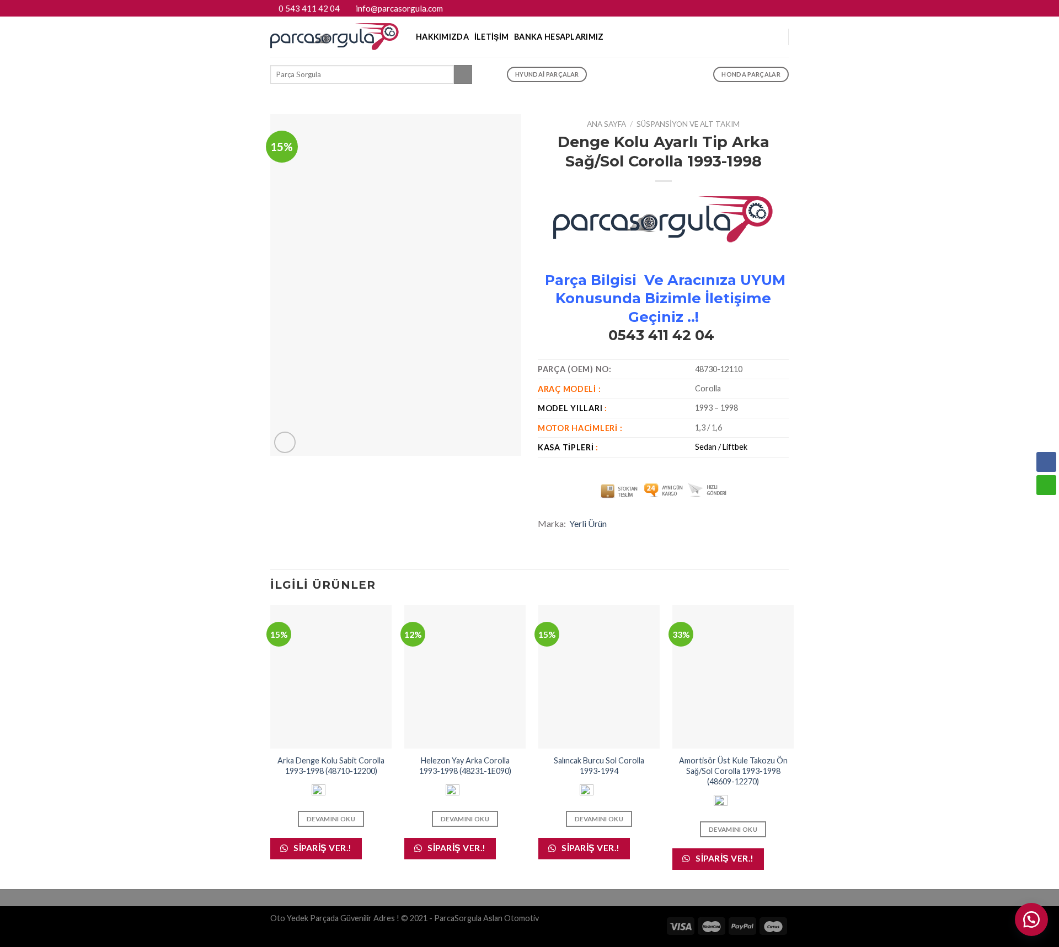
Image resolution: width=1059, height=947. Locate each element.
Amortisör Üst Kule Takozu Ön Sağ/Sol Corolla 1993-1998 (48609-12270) (733, 770)
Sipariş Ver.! (322, 848)
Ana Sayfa (606, 124)
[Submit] (463, 74)
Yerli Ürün (588, 523)
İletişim (491, 36)
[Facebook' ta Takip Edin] (762, 8)
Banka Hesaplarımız (558, 36)
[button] (1031, 919)
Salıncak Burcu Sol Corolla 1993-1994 (599, 766)
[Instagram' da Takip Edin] (772, 8)
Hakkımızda (442, 36)
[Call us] (783, 8)
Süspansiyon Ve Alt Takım (688, 124)
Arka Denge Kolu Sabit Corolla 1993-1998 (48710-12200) (330, 766)
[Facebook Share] (1046, 462)
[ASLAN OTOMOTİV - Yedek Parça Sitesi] (334, 36)
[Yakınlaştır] (285, 442)
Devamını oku (331, 818)
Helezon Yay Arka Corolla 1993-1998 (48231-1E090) (465, 766)
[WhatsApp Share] (1046, 485)
